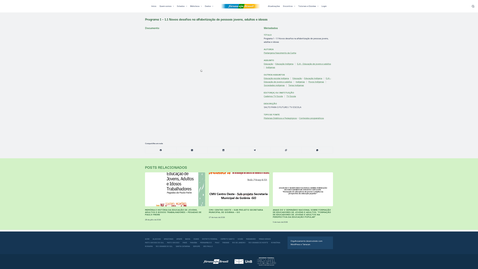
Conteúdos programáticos (311, 118)
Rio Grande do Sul (164, 246)
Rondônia (275, 243)
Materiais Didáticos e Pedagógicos (280, 118)
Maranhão (251, 239)
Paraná (225, 243)
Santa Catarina (183, 246)
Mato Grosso (173, 243)
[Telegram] (254, 150)
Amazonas (168, 239)
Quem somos (165, 6)
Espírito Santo (228, 239)
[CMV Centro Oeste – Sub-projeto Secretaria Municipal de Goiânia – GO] (239, 189)
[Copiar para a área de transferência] (286, 150)
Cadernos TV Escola (273, 96)
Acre (147, 239)
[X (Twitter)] (192, 150)
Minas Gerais (265, 239)
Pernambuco (206, 243)
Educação (268, 64)
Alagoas (157, 239)
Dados (208, 6)
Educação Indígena (284, 64)
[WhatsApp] (317, 150)
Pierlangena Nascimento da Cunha (280, 53)
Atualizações (274, 6)
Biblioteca (194, 6)
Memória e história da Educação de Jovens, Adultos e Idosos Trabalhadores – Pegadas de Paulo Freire (173, 212)
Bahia (187, 239)
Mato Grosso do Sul (154, 243)
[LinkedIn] (223, 150)
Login (324, 6)
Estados (181, 6)
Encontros (288, 6)
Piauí (217, 243)
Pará (185, 243)
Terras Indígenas (296, 85)
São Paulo (208, 246)
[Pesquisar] (473, 6)
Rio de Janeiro (238, 243)
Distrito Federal (210, 239)
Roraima (149, 246)
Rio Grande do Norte (258, 243)
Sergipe (196, 246)
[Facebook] (161, 150)
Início (153, 6)
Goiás (240, 239)
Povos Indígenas (316, 82)
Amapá (179, 239)
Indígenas (270, 67)
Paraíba (193, 243)
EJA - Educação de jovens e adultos (314, 64)
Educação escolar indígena (276, 78)
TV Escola (291, 96)
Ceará (196, 239)
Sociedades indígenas (274, 85)
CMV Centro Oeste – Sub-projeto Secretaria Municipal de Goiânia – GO (236, 211)
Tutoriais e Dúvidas (307, 6)
